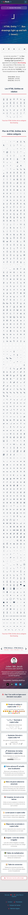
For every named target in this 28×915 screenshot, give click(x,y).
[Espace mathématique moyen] (7, 365)
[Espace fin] (24, 344)
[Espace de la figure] (17, 344)
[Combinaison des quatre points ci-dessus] (7, 368)
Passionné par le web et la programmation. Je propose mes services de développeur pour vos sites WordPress (14, 673)
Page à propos (7, 680)
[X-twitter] (8, 684)
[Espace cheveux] (3, 347)
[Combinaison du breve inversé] (7, 268)
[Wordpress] (20, 684)
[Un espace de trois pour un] (10, 344)
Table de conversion (14, 864)
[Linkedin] (16, 684)
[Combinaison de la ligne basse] (10, 268)
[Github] (12, 684)
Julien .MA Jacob (14, 666)
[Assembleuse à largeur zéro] (14, 347)
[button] (25, 2)
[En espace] (3, 344)
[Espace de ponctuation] (20, 344)
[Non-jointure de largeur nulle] (10, 347)
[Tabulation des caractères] (3, 141)
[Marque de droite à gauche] (20, 347)
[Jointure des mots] (10, 365)
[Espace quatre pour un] (14, 344)
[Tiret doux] (14, 162)
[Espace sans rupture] (17, 155)
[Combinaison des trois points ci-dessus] (3, 368)
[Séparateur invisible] (20, 365)
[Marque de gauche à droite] (17, 347)
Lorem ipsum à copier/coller (14, 813)
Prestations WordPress (18, 680)
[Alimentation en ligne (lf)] (7, 141)
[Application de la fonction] (14, 365)
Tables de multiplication (14, 853)
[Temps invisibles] (17, 365)
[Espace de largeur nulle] (7, 347)
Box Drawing (22, 63)
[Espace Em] (7, 344)
